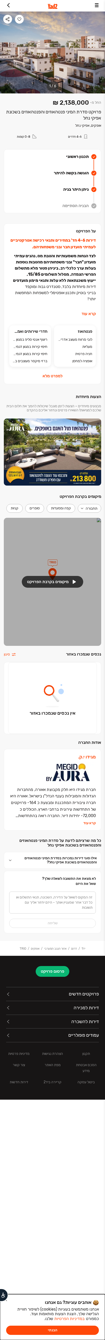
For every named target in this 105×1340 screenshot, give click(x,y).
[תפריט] (96, 6)
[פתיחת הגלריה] (52, 52)
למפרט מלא (52, 375)
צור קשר (19, 1065)
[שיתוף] (7, 19)
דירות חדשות (19, 1082)
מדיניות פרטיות (19, 1054)
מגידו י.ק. (87, 757)
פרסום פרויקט (52, 971)
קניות (14, 508)
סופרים (35, 508)
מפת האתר (53, 1065)
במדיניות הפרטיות (69, 1318)
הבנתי (52, 1330)
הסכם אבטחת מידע (86, 1068)
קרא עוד (89, 313)
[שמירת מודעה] (19, 19)
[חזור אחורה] (8, 6)
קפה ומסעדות (61, 508)
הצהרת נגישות (52, 1054)
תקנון (86, 1054)
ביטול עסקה (86, 1082)
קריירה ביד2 (52, 1082)
